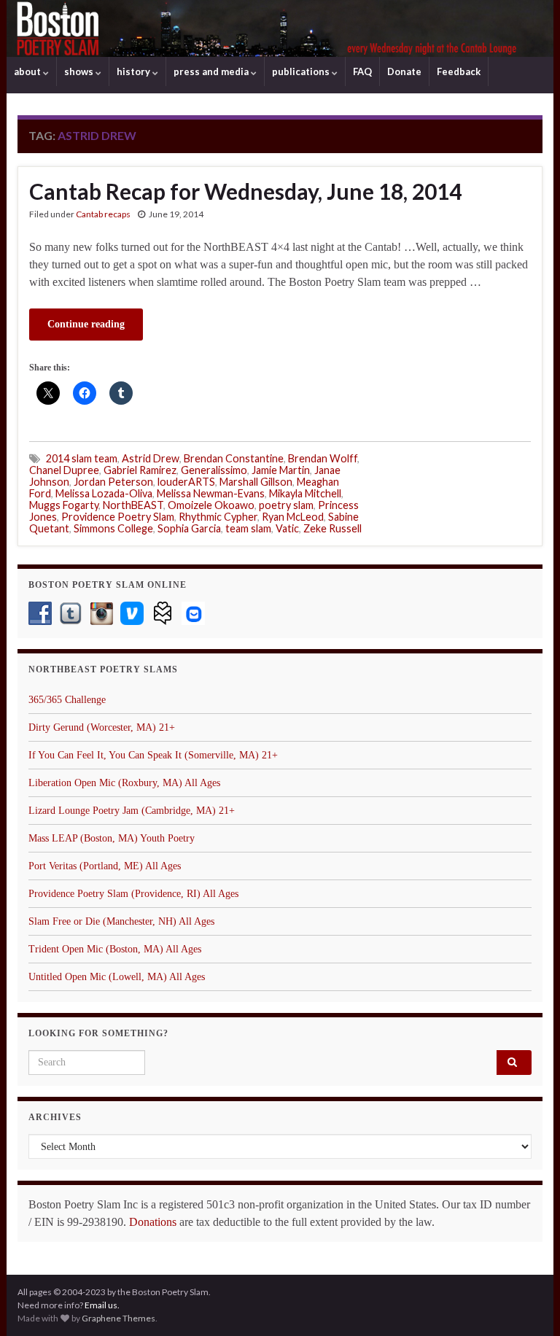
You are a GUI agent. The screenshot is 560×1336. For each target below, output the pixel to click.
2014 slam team (81, 458)
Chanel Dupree (64, 470)
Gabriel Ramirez (140, 470)
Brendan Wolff (322, 458)
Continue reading (86, 324)
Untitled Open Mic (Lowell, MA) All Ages (116, 976)
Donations (152, 1222)
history (134, 71)
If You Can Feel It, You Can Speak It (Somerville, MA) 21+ (153, 755)
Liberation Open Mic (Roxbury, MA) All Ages (124, 782)
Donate (404, 71)
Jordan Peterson (113, 481)
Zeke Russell (332, 528)
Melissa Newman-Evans (211, 493)
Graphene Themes (118, 1318)
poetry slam (286, 505)
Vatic (287, 528)
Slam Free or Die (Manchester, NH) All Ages (121, 921)
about (28, 71)
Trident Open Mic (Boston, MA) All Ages (114, 949)
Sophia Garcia (189, 528)
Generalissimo (214, 470)
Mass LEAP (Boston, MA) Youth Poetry (111, 838)
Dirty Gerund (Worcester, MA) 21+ (101, 727)
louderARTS (186, 481)
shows (80, 71)
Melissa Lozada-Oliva (103, 493)
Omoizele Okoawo (211, 505)
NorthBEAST (133, 505)
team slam (248, 528)
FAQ (362, 71)
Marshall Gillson (255, 481)
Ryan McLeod (293, 516)
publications (302, 71)
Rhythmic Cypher (218, 516)
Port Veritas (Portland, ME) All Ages (104, 866)
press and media (212, 71)
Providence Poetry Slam (117, 516)
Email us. (102, 1305)
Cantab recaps (103, 214)
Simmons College (113, 528)
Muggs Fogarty (63, 505)
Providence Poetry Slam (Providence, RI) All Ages (133, 893)
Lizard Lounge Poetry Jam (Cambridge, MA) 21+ (131, 810)
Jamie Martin (281, 470)
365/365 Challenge (67, 699)
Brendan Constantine (234, 458)
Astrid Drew (150, 458)
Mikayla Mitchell (305, 493)
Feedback (459, 71)
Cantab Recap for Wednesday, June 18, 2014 (245, 191)
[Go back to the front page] (280, 28)
